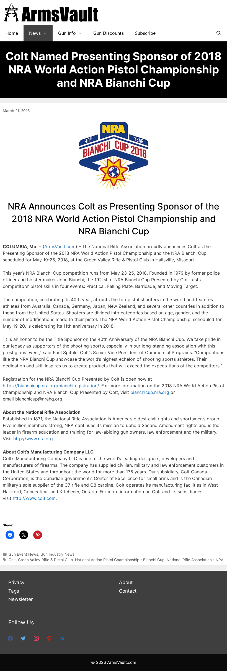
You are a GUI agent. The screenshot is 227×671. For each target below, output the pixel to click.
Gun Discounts (108, 33)
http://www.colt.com (34, 498)
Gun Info (67, 33)
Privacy (16, 582)
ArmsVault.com (60, 246)
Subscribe (145, 33)
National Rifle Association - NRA (195, 560)
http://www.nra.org (33, 438)
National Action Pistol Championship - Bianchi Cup (119, 560)
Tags (13, 591)
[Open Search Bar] (218, 33)
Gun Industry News (57, 554)
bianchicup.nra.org (149, 392)
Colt (12, 560)
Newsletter (20, 599)
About (126, 582)
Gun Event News (23, 554)
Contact (127, 591)
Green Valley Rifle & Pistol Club (45, 560)
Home (12, 33)
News (35, 33)
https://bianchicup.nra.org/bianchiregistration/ (51, 385)
